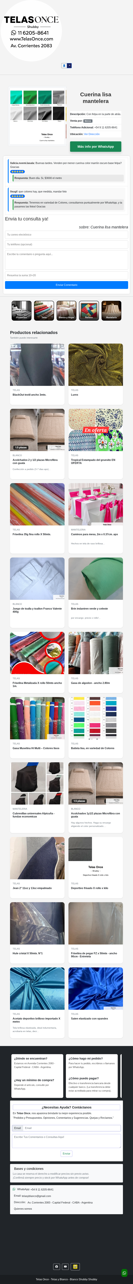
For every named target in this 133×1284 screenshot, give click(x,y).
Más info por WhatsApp (96, 146)
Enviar (66, 1153)
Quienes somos (23, 1208)
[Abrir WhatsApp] (124, 1273)
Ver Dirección (92, 134)
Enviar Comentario (66, 285)
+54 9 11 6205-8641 (105, 127)
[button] (56, 1267)
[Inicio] (31, 30)
